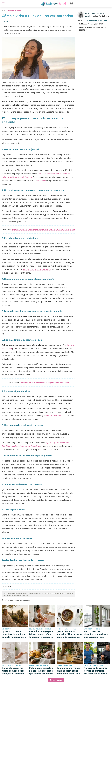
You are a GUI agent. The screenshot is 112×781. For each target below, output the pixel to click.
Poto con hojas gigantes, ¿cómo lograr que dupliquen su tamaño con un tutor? (96, 634)
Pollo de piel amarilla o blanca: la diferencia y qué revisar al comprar (41, 671)
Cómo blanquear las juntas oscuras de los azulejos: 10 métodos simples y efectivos (13, 671)
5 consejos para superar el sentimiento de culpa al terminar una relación (43, 229)
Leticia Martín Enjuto (101, 16)
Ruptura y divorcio (14, 10)
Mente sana (6, 629)
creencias (41, 180)
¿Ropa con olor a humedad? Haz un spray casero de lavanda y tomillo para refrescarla (69, 634)
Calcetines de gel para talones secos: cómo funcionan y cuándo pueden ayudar (41, 634)
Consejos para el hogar (66, 629)
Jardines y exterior (92, 629)
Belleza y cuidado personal (40, 629)
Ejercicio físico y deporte (94, 665)
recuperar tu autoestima (54, 415)
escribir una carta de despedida (37, 269)
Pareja (4, 10)
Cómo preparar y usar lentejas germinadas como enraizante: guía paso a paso (68, 671)
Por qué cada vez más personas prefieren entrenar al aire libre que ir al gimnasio (97, 671)
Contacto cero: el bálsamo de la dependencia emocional (44, 382)
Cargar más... (56, 680)
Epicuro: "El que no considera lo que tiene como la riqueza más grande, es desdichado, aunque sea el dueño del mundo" (15, 634)
